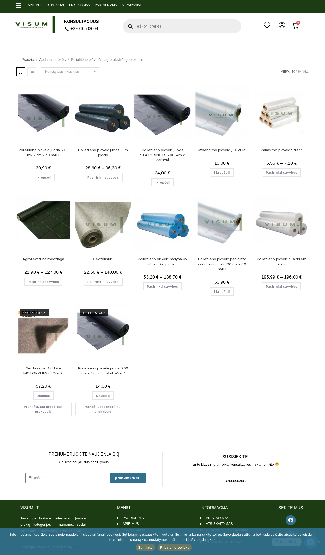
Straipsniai (131, 5)
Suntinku (145, 547)
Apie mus (35, 5)
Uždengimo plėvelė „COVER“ (222, 150)
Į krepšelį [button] (43, 177)
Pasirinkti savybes (103, 177)
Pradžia (27, 59)
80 (299, 72)
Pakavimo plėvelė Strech (282, 150)
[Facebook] (291, 520)
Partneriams (106, 5)
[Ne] (318, 541)
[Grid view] (20, 71)
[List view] (31, 71)
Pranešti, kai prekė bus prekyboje (43, 409)
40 (293, 72)
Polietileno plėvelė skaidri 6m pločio (281, 261)
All (306, 72)
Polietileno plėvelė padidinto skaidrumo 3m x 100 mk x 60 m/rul (222, 264)
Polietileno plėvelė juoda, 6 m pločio (103, 152)
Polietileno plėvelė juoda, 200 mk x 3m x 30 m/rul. (43, 152)
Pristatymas (79, 5)
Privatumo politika (174, 547)
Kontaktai (55, 5)
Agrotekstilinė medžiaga (43, 259)
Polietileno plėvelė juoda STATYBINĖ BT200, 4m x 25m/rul (162, 155)
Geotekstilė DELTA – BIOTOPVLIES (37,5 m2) (43, 370)
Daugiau (43, 396)
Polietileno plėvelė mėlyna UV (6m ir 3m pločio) (162, 261)
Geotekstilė (103, 259)
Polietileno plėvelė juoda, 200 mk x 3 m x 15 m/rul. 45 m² (103, 370)
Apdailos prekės (52, 59)
